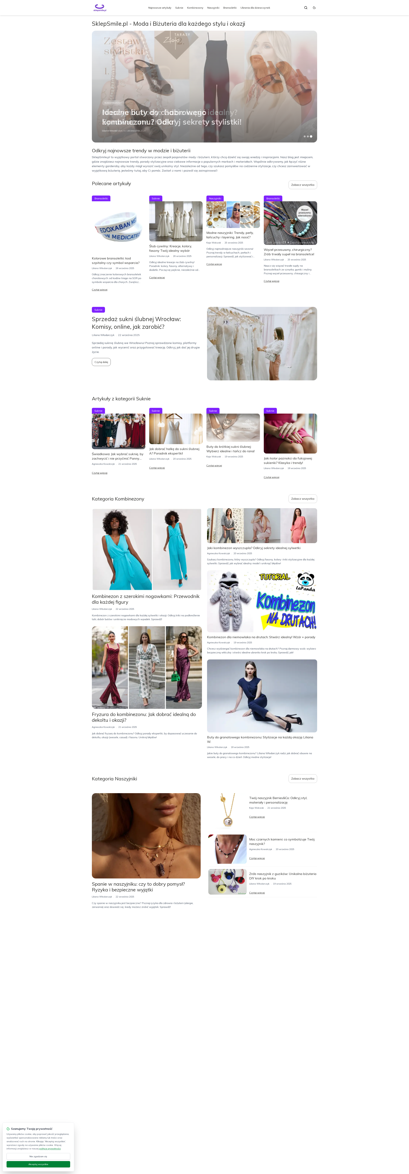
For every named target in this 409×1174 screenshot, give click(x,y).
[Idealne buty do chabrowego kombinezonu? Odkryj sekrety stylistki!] (204, 86)
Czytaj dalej (101, 362)
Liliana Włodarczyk (112, 130)
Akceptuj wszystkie (38, 1164)
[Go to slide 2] (308, 136)
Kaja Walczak (213, 242)
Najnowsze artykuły (159, 7)
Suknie (179, 7)
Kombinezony (195, 7)
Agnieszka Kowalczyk (103, 463)
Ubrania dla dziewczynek (255, 7)
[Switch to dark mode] (314, 8)
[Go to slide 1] (305, 136)
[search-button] (306, 7)
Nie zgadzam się (38, 1156)
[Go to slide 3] (311, 136)
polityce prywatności (50, 1148)
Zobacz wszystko (302, 185)
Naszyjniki (213, 7)
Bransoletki (230, 7)
